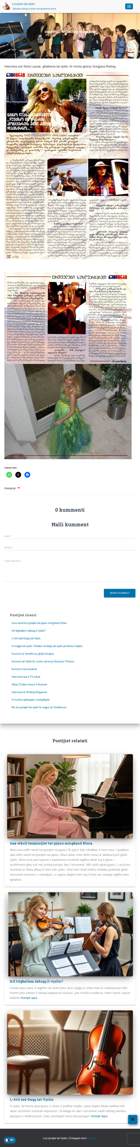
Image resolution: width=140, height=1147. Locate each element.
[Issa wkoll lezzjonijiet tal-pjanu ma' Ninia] (70, 796)
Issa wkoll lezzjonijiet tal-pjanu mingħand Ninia (39, 623)
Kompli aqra (29, 998)
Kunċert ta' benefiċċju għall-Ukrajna (33, 653)
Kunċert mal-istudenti (24, 669)
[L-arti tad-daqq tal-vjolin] (70, 1052)
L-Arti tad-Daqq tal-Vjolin (26, 638)
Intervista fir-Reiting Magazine (29, 692)
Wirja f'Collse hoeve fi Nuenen (29, 684)
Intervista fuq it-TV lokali (26, 676)
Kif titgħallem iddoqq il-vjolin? (29, 630)
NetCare (92, 1138)
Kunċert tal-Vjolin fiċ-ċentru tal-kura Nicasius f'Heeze (43, 661)
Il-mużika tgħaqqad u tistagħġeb (30, 699)
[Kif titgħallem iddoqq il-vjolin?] (70, 934)
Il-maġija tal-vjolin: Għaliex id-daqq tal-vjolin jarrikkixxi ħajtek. (47, 646)
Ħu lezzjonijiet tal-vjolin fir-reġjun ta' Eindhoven (39, 707)
